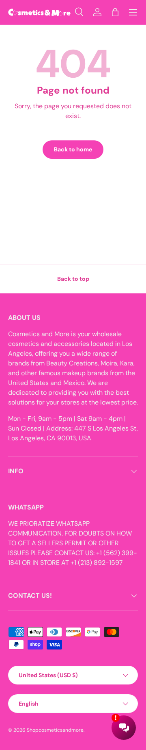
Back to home (73, 149)
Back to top (73, 278)
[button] (115, 12)
